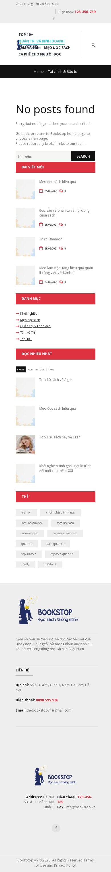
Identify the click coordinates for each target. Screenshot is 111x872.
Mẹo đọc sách (57, 47)
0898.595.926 (47, 700)
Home (39, 71)
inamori (26, 512)
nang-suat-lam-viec (64, 533)
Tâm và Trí (28, 47)
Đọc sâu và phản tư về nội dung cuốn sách (64, 213)
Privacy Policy (65, 865)
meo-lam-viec (29, 533)
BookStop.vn (27, 860)
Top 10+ (25, 34)
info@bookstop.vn (80, 807)
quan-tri (26, 544)
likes (51, 369)
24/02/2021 (51, 282)
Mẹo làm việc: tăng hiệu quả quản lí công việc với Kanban (66, 270)
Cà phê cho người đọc (39, 54)
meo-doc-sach (65, 523)
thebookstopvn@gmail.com (49, 710)
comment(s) (36, 369)
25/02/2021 (51, 191)
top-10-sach (28, 554)
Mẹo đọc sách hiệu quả (57, 181)
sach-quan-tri (55, 544)
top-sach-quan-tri (62, 554)
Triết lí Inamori (51, 239)
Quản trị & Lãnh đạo (35, 326)
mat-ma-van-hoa (32, 523)
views (20, 369)
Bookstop (58, 133)
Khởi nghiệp (29, 314)
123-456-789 (85, 11)
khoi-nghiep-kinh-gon (60, 512)
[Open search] (93, 45)
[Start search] (83, 156)
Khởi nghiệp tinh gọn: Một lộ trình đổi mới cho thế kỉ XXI (65, 468)
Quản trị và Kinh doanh (41, 41)
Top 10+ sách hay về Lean (60, 437)
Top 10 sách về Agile (55, 379)
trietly (25, 564)
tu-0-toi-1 (50, 564)
